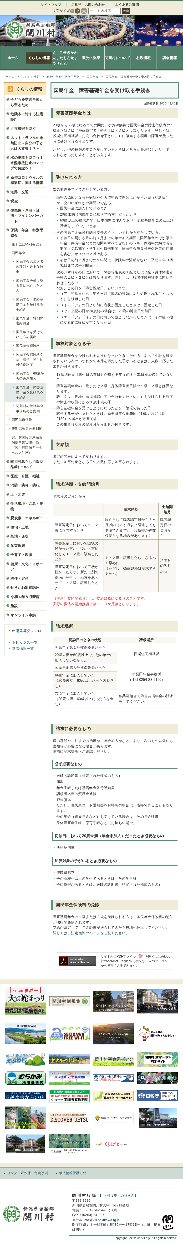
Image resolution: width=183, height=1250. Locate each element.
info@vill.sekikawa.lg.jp (102, 1220)
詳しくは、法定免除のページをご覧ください (89, 933)
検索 (126, 11)
